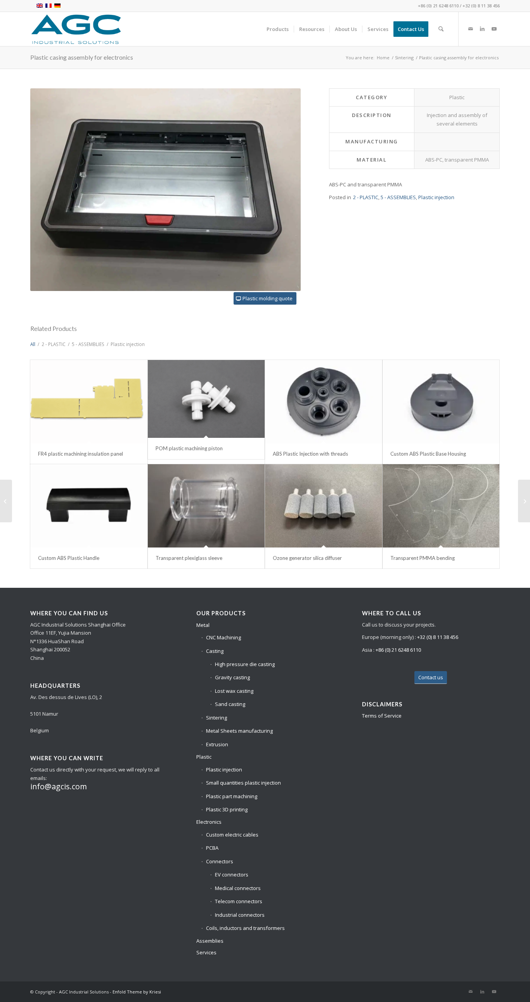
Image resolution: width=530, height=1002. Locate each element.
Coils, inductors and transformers (245, 928)
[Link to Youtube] (494, 28)
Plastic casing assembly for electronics (81, 57)
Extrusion (217, 744)
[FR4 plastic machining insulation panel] (88, 401)
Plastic (203, 756)
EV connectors (231, 874)
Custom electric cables (232, 834)
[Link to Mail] (470, 28)
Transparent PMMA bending (422, 558)
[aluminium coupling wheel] (6, 501)
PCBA (212, 847)
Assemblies (209, 940)
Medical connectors (238, 888)
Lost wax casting (234, 690)
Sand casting (230, 704)
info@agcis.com (58, 786)
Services (206, 952)
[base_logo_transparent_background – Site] (76, 29)
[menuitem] (278, 29)
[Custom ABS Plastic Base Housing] (441, 401)
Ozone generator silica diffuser (307, 558)
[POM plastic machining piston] (206, 399)
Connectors (219, 861)
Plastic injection (436, 197)
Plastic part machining (231, 796)
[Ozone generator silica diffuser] (323, 505)
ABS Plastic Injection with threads (310, 454)
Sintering (216, 717)
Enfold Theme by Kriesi (137, 992)
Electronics (209, 821)
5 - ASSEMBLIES (398, 197)
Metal (203, 625)
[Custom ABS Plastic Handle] (88, 505)
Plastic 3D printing (227, 809)
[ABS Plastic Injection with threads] (323, 401)
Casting (214, 650)
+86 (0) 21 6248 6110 (438, 6)
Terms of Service (382, 715)
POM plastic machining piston (189, 448)
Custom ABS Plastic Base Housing (428, 454)
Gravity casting (232, 677)
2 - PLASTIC (365, 197)
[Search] (441, 29)
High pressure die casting (245, 664)
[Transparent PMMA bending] (441, 505)
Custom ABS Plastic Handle (68, 558)
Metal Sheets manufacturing (239, 730)
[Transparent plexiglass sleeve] (206, 505)
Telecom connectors (238, 901)
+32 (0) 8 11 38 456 (481, 6)
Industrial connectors (240, 914)
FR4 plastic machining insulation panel (80, 454)
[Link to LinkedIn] (482, 28)
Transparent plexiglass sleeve (189, 558)
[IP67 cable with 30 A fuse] (524, 501)
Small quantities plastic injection (243, 782)
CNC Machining (223, 637)
